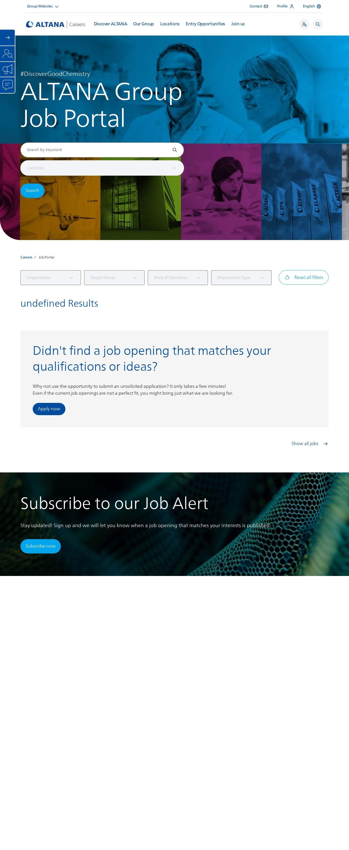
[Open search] (317, 24)
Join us (238, 24)
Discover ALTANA (110, 24)
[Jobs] (304, 24)
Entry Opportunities (205, 24)
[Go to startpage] (55, 24)
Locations (170, 24)
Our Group (143, 24)
